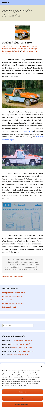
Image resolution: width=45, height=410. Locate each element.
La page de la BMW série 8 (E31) (13, 303)
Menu (4, 2)
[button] (41, 366)
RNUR (23, 51)
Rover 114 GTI (7, 300)
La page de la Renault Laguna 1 (12, 296)
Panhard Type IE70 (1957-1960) (21, 348)
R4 (32, 49)
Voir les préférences (22, 404)
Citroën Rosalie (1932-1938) (22, 340)
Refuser (23, 398)
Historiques (25, 46)
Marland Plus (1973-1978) (17, 42)
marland (5, 49)
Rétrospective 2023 (9, 307)
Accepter (22, 392)
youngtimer (30, 51)
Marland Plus (13, 49)
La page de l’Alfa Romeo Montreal (13, 293)
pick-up (20, 49)
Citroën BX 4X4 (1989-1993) (19, 355)
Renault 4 (17, 51)
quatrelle (27, 49)
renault (10, 51)
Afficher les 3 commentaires (14, 276)
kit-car (35, 46)
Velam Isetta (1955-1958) (26, 351)
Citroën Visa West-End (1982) (20, 344)
